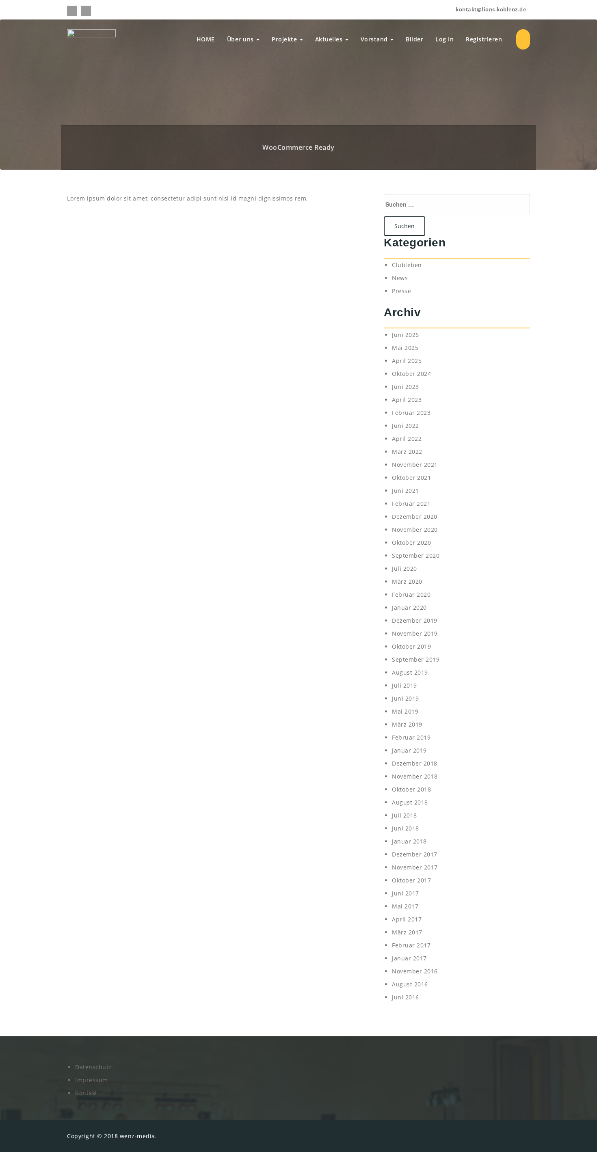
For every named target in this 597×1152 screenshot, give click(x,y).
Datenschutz (93, 1067)
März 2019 (407, 724)
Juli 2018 (404, 815)
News (400, 278)
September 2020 (415, 555)
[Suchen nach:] (457, 204)
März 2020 (407, 581)
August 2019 (410, 672)
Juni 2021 (405, 490)
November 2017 (415, 867)
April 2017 (407, 919)
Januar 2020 (409, 607)
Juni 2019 (405, 698)
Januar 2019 (409, 750)
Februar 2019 (411, 737)
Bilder (414, 39)
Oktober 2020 (411, 542)
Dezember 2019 (414, 620)
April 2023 (407, 399)
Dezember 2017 (414, 854)
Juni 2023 (405, 386)
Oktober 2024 (411, 374)
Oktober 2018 (411, 789)
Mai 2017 (405, 906)
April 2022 (407, 438)
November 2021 (415, 464)
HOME (206, 39)
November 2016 (415, 971)
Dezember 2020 (414, 516)
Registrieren (484, 39)
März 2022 (407, 451)
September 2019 (415, 659)
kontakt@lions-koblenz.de (490, 9)
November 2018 (415, 776)
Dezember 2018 (414, 763)
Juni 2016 (405, 997)
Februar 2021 (411, 503)
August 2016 (410, 984)
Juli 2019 (404, 685)
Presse (401, 291)
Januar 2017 (409, 958)
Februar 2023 (411, 412)
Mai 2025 (405, 348)
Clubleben (407, 265)
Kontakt (86, 1093)
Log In (444, 39)
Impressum (91, 1080)
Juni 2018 (405, 828)
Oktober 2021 (411, 477)
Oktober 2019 (411, 646)
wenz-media (137, 1136)
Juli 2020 (404, 568)
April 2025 (407, 361)
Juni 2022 (405, 425)
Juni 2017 (405, 893)
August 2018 (410, 802)
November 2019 (415, 633)
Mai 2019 (405, 711)
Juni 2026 (405, 335)
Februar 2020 (411, 594)
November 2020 (415, 529)
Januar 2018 (409, 841)
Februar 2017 (411, 945)
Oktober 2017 (411, 880)
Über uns (241, 39)
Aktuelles (329, 39)
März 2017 (407, 932)
